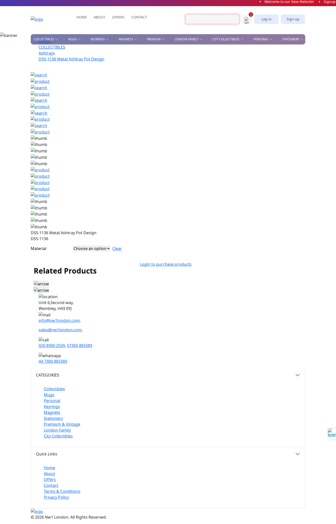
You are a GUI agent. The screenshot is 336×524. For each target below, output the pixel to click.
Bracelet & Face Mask (153, 63)
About (49, 473)
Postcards (222, 63)
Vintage (86, 89)
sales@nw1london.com (60, 330)
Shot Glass (42, 81)
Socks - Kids (191, 91)
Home (49, 467)
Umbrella (237, 98)
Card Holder (146, 70)
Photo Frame (193, 84)
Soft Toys (237, 91)
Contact (51, 485)
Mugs (49, 394)
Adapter (142, 53)
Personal (52, 400)
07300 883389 (79, 345)
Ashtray (40, 53)
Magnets (52, 412)
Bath (110, 53)
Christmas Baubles (49, 60)
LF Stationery (76, 67)
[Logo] (44, 19)
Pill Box (236, 84)
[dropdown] (57, 39)
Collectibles (54, 389)
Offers (50, 479)
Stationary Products (184, 63)
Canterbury (116, 60)
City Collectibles (58, 436)
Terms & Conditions (62, 491)
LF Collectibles (78, 53)
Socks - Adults (147, 91)
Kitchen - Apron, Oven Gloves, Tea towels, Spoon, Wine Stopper (247, 73)
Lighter (141, 84)
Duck (37, 67)
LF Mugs (72, 60)
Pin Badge (41, 74)
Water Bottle (146, 98)
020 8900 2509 (52, 345)
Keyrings (52, 406)
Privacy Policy (56, 497)
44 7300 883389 (53, 361)
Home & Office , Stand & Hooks (233, 54)
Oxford (113, 67)
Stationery (53, 418)
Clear (117, 248)
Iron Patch (42, 89)
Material (38, 248)
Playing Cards (178, 53)
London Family (57, 430)
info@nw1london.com (59, 320)
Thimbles (190, 98)
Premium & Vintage (62, 424)
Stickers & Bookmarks (279, 53)
